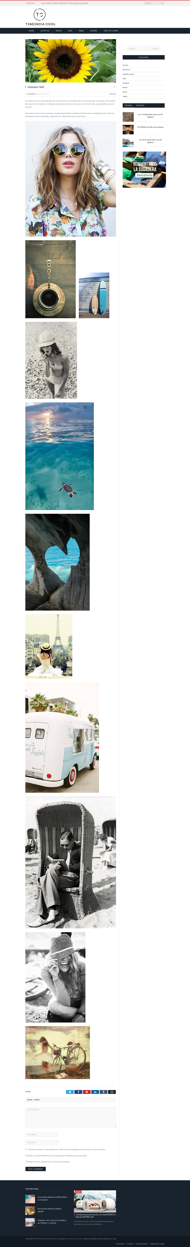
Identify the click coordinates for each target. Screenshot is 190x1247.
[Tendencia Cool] (40, 16)
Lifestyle (44, 30)
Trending (128, 105)
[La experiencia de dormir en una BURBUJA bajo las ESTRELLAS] (95, 1201)
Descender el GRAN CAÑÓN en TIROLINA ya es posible (64, 3)
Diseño (93, 30)
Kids (70, 30)
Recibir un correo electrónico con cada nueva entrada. (48, 1162)
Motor (125, 92)
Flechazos (127, 69)
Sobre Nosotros (141, 1244)
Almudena (31, 94)
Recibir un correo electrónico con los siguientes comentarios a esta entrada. (57, 1155)
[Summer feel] (70, 61)
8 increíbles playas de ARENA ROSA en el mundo (52, 1198)
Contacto (129, 1244)
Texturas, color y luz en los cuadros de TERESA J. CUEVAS (52, 1221)
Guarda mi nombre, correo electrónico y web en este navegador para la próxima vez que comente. (66, 1149)
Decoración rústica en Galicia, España (49, 1210)
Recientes (140, 105)
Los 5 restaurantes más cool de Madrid (150, 115)
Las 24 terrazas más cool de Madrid (150, 141)
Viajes (81, 30)
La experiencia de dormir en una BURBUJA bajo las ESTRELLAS (96, 1215)
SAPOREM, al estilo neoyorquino (150, 127)
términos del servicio (104, 1239)
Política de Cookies (157, 1244)
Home (31, 30)
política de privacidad (90, 1239)
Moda (59, 30)
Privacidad (120, 1244)
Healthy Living (111, 30)
